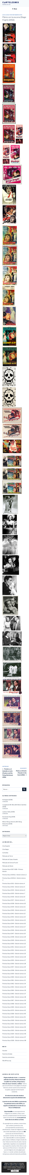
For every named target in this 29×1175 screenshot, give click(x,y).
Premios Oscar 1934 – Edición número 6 (13, 890)
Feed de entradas (7, 1054)
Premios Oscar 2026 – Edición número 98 (14, 1040)
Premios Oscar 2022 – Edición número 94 (14, 1027)
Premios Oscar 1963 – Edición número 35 (14, 987)
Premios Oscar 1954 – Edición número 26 (14, 957)
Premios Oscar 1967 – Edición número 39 (14, 1000)
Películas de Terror (7, 856)
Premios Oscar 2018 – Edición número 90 (14, 1013)
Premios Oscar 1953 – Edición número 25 (14, 953)
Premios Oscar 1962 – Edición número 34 (14, 983)
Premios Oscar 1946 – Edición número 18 (14, 930)
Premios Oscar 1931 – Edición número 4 (13, 883)
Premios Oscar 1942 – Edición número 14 (14, 917)
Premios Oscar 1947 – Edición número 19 (14, 933)
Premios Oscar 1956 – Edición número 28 (14, 963)
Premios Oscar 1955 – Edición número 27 (14, 960)
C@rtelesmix (10, 2)
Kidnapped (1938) (7, 799)
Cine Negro (5, 849)
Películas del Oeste (7, 866)
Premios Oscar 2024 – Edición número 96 (14, 1034)
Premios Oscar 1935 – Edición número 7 (13, 893)
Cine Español (6, 846)
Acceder (4, 1050)
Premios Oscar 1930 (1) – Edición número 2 (14, 875)
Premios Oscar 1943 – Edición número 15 (14, 920)
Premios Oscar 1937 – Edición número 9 (13, 900)
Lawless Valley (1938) (8, 812)
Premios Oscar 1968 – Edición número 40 (14, 1003)
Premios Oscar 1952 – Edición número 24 (14, 950)
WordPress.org (6, 1060)
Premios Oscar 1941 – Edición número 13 (13, 913)
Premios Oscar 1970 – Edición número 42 (14, 1010)
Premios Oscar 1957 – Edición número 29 (14, 967)
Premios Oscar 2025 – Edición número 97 (14, 1037)
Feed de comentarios (8, 1057)
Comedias (5, 852)
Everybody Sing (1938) (8, 817)
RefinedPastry (17, 14)
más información (17, 1169)
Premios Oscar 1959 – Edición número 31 (14, 973)
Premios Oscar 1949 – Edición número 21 (14, 940)
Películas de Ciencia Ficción (10, 862)
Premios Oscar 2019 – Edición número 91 (14, 1017)
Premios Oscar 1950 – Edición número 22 (14, 943)
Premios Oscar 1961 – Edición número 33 (14, 980)
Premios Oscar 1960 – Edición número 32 (14, 977)
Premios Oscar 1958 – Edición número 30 (14, 970)
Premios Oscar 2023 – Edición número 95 (14, 1030)
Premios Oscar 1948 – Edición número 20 (14, 937)
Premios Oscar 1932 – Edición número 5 (13, 887)
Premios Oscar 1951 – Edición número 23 (14, 947)
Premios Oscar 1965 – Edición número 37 (14, 993)
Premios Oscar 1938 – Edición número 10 (14, 903)
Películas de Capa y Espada (10, 859)
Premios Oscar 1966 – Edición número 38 (14, 997)
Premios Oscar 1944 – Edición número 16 (14, 923)
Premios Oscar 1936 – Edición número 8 (13, 897)
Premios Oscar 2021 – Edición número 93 (14, 1023)
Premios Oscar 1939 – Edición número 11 (13, 907)
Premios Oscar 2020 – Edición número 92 (14, 1020)
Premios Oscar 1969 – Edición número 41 (14, 1007)
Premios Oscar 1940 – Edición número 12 (14, 910)
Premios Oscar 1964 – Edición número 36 (14, 990)
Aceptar (15, 1171)
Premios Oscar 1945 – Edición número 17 (14, 927)
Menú (15, 9)
